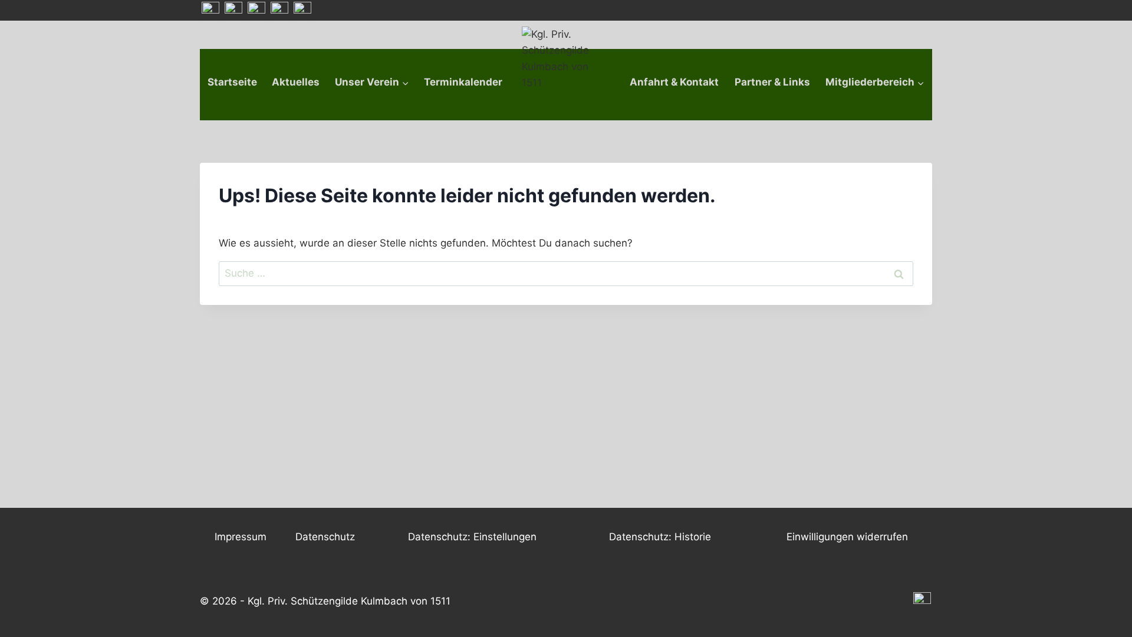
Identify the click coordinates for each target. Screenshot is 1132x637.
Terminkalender (463, 82)
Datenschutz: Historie (660, 537)
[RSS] (210, 11)
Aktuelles (296, 82)
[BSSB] (279, 11)
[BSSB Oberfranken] (256, 11)
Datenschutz (325, 537)
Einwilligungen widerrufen (847, 537)
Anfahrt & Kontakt (674, 82)
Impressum (240, 537)
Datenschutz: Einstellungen (472, 537)
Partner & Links (772, 82)
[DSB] (302, 11)
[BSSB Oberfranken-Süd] (233, 11)
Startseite (232, 82)
